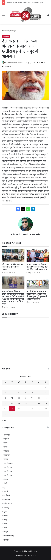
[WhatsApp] (28, 209)
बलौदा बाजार (8, 503)
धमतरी (6, 491)
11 (12, 398)
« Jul (4, 421)
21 (32, 403)
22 (39, 403)
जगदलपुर (7, 455)
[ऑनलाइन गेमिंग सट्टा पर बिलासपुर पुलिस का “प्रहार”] (13, 255)
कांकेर (5, 443)
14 (32, 398)
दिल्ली (5, 483)
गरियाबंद (6, 451)
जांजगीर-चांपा (8, 467)
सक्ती (5, 524)
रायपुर (5, 520)
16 (46, 398)
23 (46, 403)
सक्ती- (6, 528)
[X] (23, 209)
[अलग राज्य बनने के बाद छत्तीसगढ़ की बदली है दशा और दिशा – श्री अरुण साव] (38, 255)
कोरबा (5, 447)
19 (19, 403)
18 (12, 403)
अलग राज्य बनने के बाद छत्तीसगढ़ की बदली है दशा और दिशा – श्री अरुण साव (37, 267)
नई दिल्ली (7, 495)
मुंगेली (5, 512)
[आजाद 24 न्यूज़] (25, 14)
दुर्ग (4, 487)
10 (5, 398)
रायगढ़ (6, 516)
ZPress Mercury (30, 551)
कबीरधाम (6, 439)
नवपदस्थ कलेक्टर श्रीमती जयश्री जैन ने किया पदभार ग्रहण (25, 3)
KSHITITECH (31, 555)
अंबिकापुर (7, 435)
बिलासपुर (13, 31)
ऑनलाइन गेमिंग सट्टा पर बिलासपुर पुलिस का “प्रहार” (12, 267)
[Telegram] (33, 209)
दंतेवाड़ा (6, 479)
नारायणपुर (7, 499)
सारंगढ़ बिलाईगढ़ (9, 536)
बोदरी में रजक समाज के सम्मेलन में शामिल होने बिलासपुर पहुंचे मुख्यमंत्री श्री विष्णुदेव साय (37, 295)
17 (5, 403)
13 (25, 398)
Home (6, 31)
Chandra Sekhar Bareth (13, 63)
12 (19, 398)
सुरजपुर (6, 540)
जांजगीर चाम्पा (8, 463)
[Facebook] (18, 209)
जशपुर (6, 459)
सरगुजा (6, 532)
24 (5, 409)
